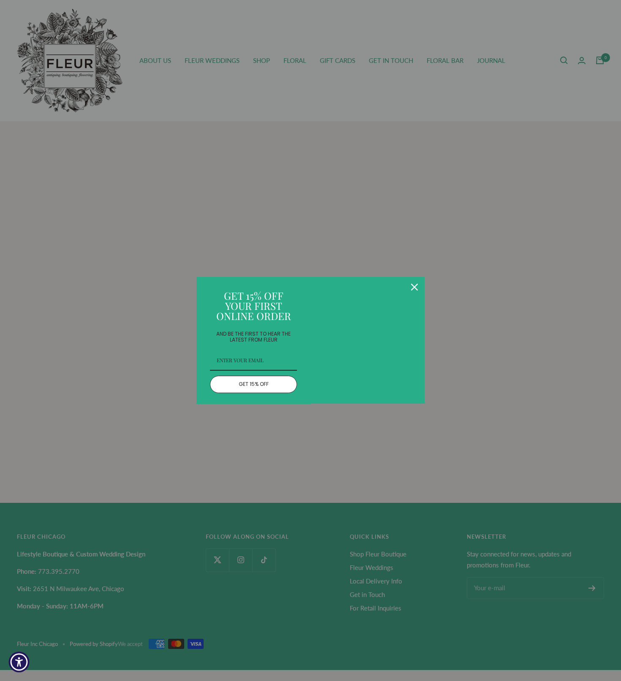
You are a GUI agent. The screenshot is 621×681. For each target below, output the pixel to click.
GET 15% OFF (254, 384)
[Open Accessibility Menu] (19, 662)
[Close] (414, 287)
